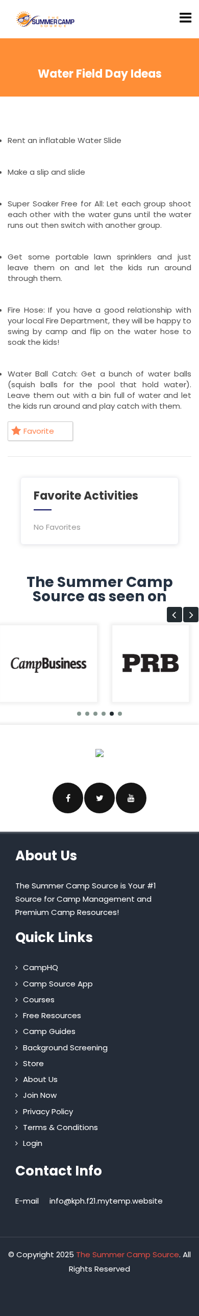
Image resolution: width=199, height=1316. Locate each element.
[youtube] (131, 798)
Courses (39, 999)
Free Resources (52, 1015)
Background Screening (65, 1047)
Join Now (40, 1095)
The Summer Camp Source (127, 1254)
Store (33, 1063)
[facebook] (68, 798)
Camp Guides (49, 1031)
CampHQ (40, 967)
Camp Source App (58, 983)
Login (32, 1143)
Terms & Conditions (60, 1127)
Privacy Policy (48, 1111)
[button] (174, 614)
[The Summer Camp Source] (45, 19)
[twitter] (99, 798)
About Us (40, 1079)
